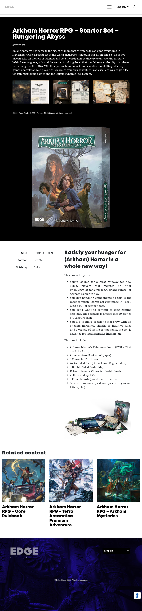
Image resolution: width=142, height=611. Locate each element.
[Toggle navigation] (109, 7)
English (121, 7)
